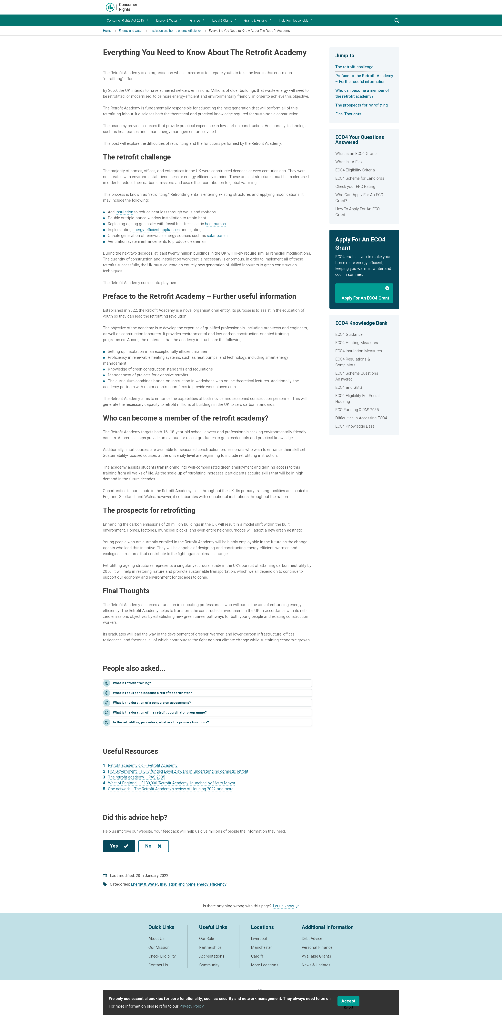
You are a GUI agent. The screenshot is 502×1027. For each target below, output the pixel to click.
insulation (124, 212)
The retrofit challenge (354, 67)
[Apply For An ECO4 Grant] (364, 289)
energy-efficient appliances (156, 230)
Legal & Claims (222, 20)
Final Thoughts (348, 114)
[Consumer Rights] (121, 7)
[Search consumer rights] (396, 20)
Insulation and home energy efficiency (193, 884)
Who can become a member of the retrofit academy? (362, 93)
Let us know (283, 906)
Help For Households (293, 20)
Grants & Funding (255, 20)
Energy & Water (166, 20)
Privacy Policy (191, 1006)
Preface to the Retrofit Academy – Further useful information (364, 79)
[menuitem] (364, 154)
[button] (207, 683)
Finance (194, 20)
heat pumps (215, 224)
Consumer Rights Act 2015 (125, 20)
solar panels (218, 236)
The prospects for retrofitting (361, 105)
